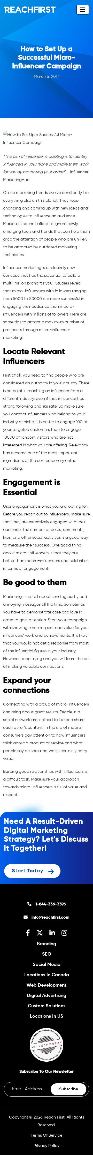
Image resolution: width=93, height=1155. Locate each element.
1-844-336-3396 (50, 904)
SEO (46, 954)
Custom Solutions (46, 1006)
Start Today (27, 871)
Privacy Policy (46, 1146)
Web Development (46, 985)
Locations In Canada (46, 975)
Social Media (46, 964)
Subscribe (68, 1089)
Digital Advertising (46, 995)
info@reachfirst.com (50, 918)
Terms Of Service (46, 1136)
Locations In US (46, 1016)
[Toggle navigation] (82, 9)
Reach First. (55, 1117)
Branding (46, 944)
